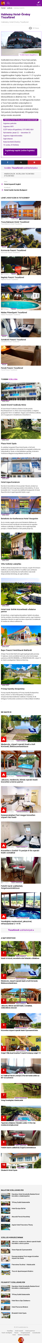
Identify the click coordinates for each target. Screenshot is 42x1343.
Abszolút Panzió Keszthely (21, 1217)
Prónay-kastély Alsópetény (12, 689)
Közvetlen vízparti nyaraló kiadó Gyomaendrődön (19, 1030)
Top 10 (38, 5)
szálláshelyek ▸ (21, 930)
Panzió (16, 1332)
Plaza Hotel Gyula (8, 443)
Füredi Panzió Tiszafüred (12, 368)
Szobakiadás (36, 1332)
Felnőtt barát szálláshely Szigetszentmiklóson (12, 887)
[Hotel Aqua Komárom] (21, 467)
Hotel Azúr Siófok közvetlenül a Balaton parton (18, 610)
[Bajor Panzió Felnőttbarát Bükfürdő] (21, 635)
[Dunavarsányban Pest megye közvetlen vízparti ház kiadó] (21, 799)
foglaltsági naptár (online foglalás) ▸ (20, 152)
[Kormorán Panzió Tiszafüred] (21, 238)
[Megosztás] (7, 162)
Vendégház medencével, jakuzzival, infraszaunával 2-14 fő (16, 922)
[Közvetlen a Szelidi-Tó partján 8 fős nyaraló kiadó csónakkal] (21, 835)
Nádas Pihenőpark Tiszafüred (14, 312)
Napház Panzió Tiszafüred (12, 277)
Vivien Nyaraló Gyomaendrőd (22, 1250)
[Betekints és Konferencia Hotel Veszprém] (21, 505)
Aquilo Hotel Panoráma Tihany (22, 1225)
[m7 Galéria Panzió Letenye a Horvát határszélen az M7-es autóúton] (21, 1066)
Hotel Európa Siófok (18, 1208)
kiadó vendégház (23, 918)
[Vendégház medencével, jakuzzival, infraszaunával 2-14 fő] (21, 905)
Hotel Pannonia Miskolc (20, 1307)
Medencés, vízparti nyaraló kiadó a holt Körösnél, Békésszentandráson (18, 745)
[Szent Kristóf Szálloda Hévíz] (21, 391)
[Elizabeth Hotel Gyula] (21, 1160)
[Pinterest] (34, 162)
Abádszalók (10, 174)
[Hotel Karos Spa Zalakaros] (5, 1302)
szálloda (14, 218)
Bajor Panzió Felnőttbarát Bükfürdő (16, 650)
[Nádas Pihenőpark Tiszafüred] (21, 296)
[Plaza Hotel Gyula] (21, 429)
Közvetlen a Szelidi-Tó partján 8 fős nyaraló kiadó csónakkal (20, 851)
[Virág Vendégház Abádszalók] (21, 1090)
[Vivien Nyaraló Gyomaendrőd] (5, 1251)
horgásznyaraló (23, 776)
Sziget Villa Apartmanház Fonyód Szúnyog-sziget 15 (20, 1053)
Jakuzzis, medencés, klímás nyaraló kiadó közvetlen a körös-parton (19, 781)
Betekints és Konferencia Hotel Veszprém (19, 518)
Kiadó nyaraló (22, 741)
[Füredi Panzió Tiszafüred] (21, 356)
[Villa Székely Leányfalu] (21, 546)
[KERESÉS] (8, 3)
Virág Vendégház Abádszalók (12, 1100)
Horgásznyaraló (25, 1332)
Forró (3, 739)
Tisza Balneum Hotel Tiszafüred (15, 222)
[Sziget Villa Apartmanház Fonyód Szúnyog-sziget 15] (21, 1043)
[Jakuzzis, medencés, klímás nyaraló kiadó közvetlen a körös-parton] (21, 764)
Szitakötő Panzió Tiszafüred (13, 339)
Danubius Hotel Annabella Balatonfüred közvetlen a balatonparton (25, 1195)
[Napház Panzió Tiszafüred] (21, 265)
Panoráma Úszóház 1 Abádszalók (23, 1265)
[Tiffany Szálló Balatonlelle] (5, 1203)
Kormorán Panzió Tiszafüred (13, 250)
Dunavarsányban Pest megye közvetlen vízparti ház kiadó (18, 816)
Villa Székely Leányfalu (11, 564)
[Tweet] (21, 162)
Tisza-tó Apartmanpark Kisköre (22, 1271)
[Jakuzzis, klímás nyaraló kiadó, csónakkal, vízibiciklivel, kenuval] (21, 996)
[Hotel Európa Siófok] (5, 1211)
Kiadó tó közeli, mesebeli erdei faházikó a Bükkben (20, 958)
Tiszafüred (9, 176)
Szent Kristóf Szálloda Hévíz (13, 405)
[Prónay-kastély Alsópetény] (21, 674)
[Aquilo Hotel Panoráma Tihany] (5, 1227)
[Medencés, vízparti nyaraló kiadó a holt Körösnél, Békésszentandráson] (21, 728)
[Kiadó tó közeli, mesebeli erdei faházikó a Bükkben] (21, 948)
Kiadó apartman (16, 882)
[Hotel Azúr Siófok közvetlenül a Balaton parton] (21, 591)
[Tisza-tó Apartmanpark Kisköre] (5, 1272)
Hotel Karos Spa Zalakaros (21, 1301)
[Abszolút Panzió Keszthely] (5, 1219)
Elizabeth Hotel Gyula (9, 1170)
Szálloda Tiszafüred (25, 174)
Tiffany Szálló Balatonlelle (21, 1202)
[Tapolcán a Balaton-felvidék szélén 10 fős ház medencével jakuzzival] (21, 1113)
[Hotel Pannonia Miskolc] (5, 1308)
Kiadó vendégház (7, 1332)
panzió (4, 247)
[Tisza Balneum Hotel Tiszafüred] (21, 210)
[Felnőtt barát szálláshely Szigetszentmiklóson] (21, 870)
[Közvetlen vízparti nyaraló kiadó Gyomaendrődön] (21, 1021)
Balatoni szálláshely (24, 1335)
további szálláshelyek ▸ (21, 168)
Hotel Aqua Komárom (10, 482)
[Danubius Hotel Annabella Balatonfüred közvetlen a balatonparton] (5, 1196)
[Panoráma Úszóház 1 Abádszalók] (5, 1266)
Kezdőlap (10, 1331)
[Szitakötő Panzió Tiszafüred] (21, 328)
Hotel (14, 1335)
